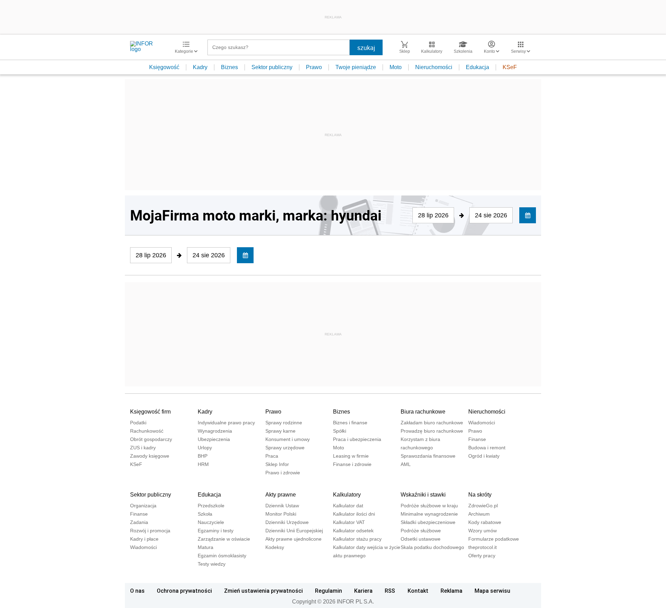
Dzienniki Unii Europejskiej (294, 530)
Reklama (451, 590)
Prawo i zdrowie (282, 472)
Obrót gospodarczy (151, 439)
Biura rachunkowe (423, 412)
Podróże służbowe (421, 530)
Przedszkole (211, 505)
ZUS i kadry (143, 447)
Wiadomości (481, 422)
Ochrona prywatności (184, 590)
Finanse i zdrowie (352, 464)
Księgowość (164, 67)
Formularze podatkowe (493, 539)
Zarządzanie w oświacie (224, 539)
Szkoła (205, 514)
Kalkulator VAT (349, 522)
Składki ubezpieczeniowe (428, 522)
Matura (205, 547)
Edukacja (477, 67)
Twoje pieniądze (355, 67)
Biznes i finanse (350, 422)
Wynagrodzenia (215, 431)
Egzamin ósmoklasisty (222, 555)
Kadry (200, 67)
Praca (271, 456)
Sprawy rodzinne (283, 422)
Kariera (363, 590)
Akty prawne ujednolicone (293, 539)
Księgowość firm (150, 412)
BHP (202, 456)
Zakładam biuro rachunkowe (432, 422)
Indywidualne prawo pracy (226, 422)
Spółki (339, 431)
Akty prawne (280, 495)
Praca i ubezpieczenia (357, 439)
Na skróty (480, 495)
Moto (396, 67)
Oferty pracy (481, 555)
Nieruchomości (433, 67)
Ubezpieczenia (214, 439)
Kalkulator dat (348, 505)
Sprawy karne (280, 431)
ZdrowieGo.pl (483, 505)
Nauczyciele (211, 522)
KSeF (510, 67)
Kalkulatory (347, 495)
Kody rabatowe (484, 522)
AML (406, 464)
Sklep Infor (277, 464)
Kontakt (418, 590)
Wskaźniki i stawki (423, 495)
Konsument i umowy (287, 439)
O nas (137, 590)
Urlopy (205, 447)
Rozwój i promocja (150, 530)
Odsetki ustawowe (421, 539)
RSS (390, 590)
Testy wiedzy (211, 564)
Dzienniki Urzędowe (287, 522)
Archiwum (479, 514)
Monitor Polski (280, 514)
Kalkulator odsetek (353, 530)
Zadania (139, 522)
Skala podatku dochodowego (432, 547)
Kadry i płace (144, 539)
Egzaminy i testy (215, 530)
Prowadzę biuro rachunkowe (432, 431)
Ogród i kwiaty (484, 456)
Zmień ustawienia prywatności (263, 590)
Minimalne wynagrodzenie (429, 514)
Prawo (314, 67)
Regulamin (328, 590)
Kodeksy (274, 547)
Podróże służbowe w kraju (429, 505)
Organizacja (143, 505)
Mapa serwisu (492, 590)
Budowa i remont (486, 447)
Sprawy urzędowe (285, 447)
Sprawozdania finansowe (428, 456)
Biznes (229, 67)
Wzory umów (482, 530)
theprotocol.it (482, 547)
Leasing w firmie (351, 456)
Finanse (477, 439)
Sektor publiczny (271, 67)
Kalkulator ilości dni (354, 514)
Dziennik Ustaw (282, 505)
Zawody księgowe (149, 456)
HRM (203, 464)
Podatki (138, 422)
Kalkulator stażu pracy (357, 539)
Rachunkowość (146, 431)
